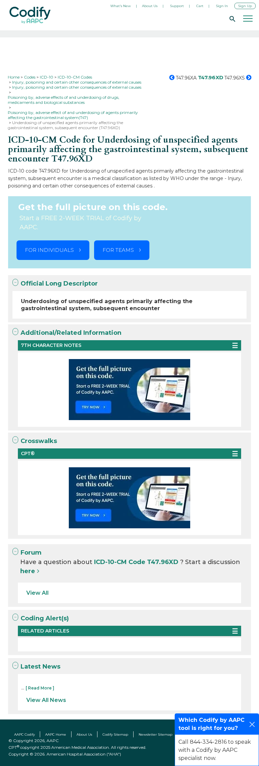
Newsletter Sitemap (155, 734)
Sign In (222, 6)
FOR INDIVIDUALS (49, 250)
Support (177, 6)
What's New (120, 6)
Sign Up (245, 6)
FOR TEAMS (118, 250)
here (27, 571)
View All (37, 593)
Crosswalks (39, 441)
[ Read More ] (40, 687)
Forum (31, 552)
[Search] (231, 18)
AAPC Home (55, 734)
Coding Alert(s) (45, 618)
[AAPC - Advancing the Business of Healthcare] (30, 15)
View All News (46, 700)
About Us (149, 6)
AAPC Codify (24, 734)
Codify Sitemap (115, 734)
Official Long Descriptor (59, 283)
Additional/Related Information (71, 332)
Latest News (40, 666)
